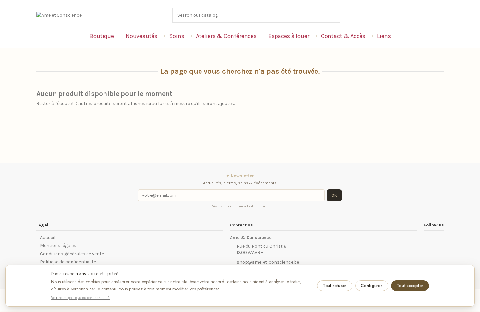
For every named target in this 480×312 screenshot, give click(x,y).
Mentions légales (58, 245)
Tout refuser (334, 286)
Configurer (371, 286)
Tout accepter (410, 286)
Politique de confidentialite (68, 262)
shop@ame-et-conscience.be (268, 262)
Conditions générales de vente (72, 254)
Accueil (47, 237)
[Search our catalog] (335, 15)
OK (334, 195)
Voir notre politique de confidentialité (80, 297)
